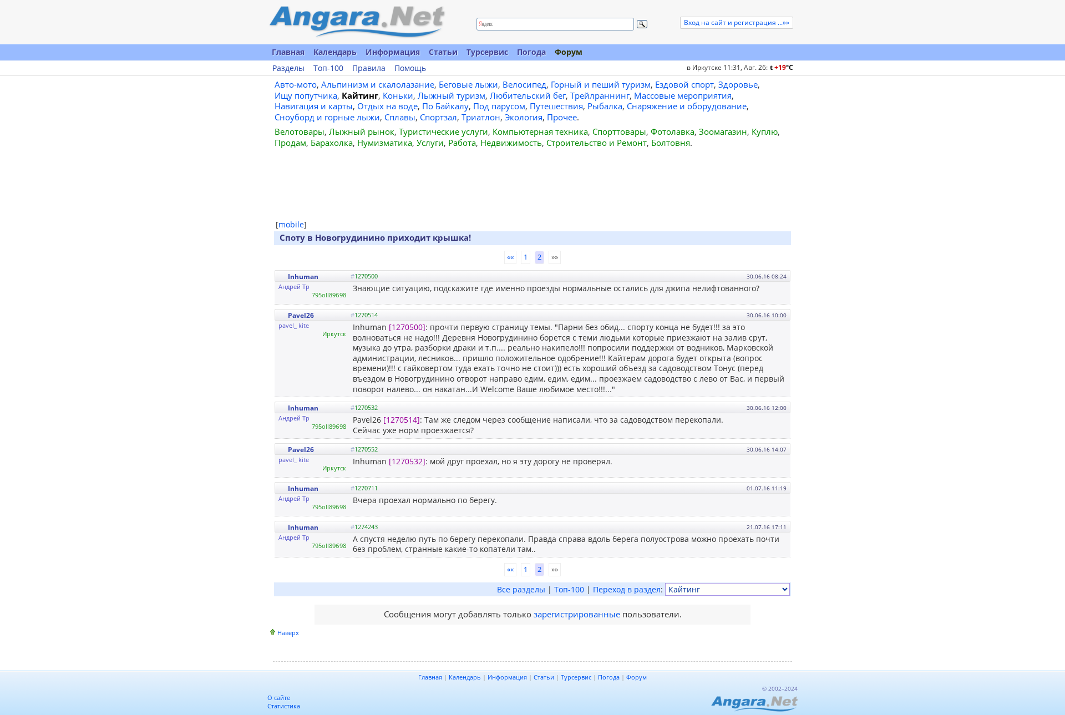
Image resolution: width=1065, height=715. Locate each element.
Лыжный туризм (451, 95)
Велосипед (524, 84)
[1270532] (407, 461)
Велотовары (299, 131)
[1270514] (401, 419)
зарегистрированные (577, 614)
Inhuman (303, 276)
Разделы (288, 68)
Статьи (443, 52)
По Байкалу (445, 105)
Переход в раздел (627, 589)
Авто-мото (296, 84)
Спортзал (438, 117)
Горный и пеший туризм (601, 84)
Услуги (430, 142)
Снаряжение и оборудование (687, 105)
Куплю (765, 131)
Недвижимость (511, 142)
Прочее (562, 117)
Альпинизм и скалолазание (377, 84)
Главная (288, 52)
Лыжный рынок (361, 131)
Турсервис (487, 52)
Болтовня (670, 142)
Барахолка (332, 142)
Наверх (288, 632)
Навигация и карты (314, 105)
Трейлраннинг (600, 95)
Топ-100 (328, 68)
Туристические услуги (443, 131)
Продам (290, 142)
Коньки (398, 95)
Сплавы (399, 117)
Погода (531, 52)
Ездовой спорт (684, 84)
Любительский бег (528, 95)
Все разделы (521, 589)
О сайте (278, 697)
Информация (393, 52)
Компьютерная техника (540, 131)
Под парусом (499, 105)
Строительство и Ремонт (596, 142)
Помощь (410, 68)
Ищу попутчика (306, 95)
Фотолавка (672, 131)
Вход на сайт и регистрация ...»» (736, 22)
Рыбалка (604, 105)
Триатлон (481, 117)
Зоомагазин (723, 131)
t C (781, 67)
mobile (291, 224)
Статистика (283, 706)
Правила (369, 68)
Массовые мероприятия (683, 95)
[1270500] (407, 327)
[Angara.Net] (356, 22)
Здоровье (738, 84)
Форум (568, 52)
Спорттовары (619, 131)
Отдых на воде (387, 105)
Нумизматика (384, 142)
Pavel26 (301, 315)
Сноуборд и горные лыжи (327, 117)
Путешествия (556, 105)
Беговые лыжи (468, 84)
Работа (462, 142)
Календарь (335, 52)
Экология (523, 117)
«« (510, 257)
